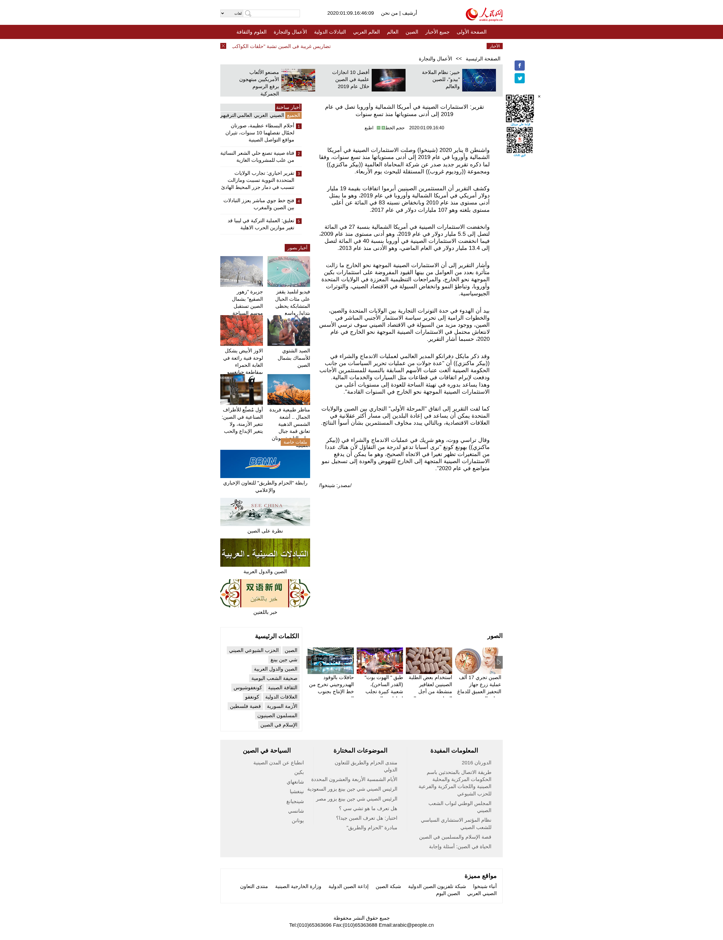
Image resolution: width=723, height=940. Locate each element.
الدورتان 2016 (476, 762)
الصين (412, 32)
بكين (299, 772)
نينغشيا (297, 791)
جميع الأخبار (437, 32)
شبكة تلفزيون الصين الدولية (437, 886)
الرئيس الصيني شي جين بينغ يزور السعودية (352, 789)
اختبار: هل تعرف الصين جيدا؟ (366, 818)
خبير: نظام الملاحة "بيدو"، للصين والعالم (441, 79)
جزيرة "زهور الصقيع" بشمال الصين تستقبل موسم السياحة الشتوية (247, 306)
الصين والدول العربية (265, 571)
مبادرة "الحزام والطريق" (372, 827)
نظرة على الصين (265, 531)
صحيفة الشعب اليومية (274, 678)
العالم (392, 32)
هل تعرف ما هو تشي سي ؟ (368, 808)
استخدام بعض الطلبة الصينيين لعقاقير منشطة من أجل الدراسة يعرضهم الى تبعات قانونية (430, 692)
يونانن (298, 820)
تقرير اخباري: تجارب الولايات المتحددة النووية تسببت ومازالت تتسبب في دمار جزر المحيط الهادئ (257, 180)
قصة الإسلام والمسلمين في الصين (455, 837)
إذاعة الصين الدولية (348, 886)
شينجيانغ (295, 801)
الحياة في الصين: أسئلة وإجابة (460, 846)
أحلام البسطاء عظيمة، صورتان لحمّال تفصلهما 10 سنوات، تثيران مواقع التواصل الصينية (259, 133)
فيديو (337, 46)
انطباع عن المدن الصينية (278, 762)
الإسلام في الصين (278, 725)
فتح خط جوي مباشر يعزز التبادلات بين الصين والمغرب (258, 204)
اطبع (369, 127)
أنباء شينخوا (485, 886)
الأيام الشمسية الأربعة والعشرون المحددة (354, 779)
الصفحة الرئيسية (483, 59)
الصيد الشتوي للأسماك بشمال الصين (294, 358)
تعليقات (357, 46)
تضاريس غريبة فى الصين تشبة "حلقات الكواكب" (293, 46)
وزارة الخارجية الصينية (298, 886)
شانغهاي (295, 782)
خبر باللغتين (265, 612)
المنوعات (381, 46)
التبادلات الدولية (330, 32)
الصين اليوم (448, 893)
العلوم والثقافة (251, 32)
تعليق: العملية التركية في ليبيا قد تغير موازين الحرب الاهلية (261, 224)
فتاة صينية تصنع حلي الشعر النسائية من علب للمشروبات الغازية (257, 156)
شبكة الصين (388, 886)
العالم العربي (366, 32)
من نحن (390, 13)
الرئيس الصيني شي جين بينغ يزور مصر (356, 799)
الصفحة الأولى (472, 32)
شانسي (296, 811)
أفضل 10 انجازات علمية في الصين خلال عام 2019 (350, 79)
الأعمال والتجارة (290, 32)
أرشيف (409, 13)
